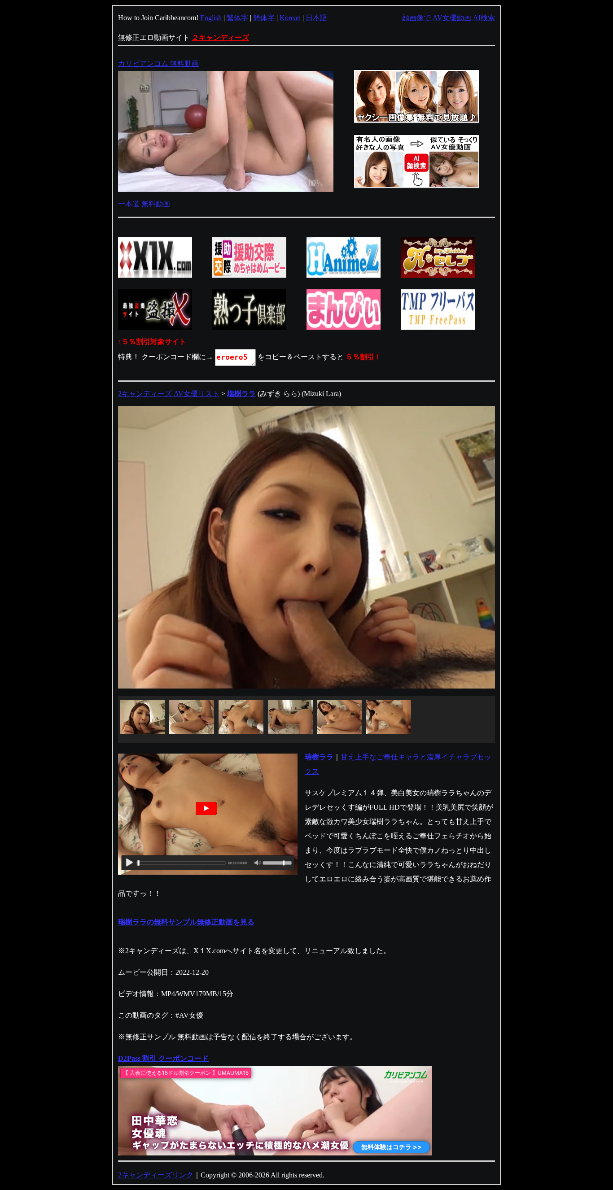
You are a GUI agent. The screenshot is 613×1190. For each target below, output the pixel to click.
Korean (290, 18)
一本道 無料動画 (144, 204)
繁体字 (237, 18)
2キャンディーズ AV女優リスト (168, 393)
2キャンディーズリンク (155, 1175)
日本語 (316, 18)
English (211, 18)
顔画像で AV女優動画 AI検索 (448, 18)
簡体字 (264, 18)
